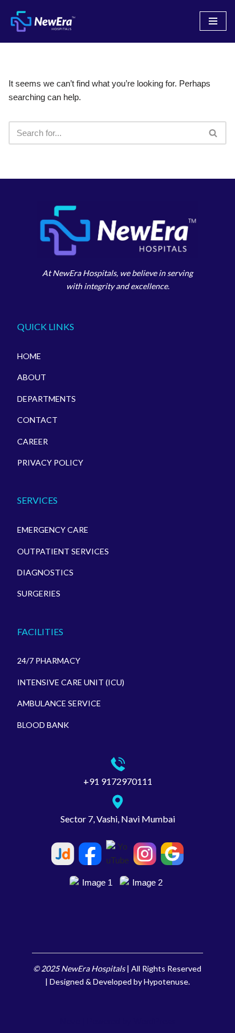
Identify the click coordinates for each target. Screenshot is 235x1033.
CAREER (32, 441)
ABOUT (31, 377)
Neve (70, 1021)
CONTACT (37, 420)
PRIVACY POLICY (50, 462)
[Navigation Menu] (213, 21)
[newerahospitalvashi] (43, 21)
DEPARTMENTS (46, 399)
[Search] (213, 133)
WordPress (154, 1021)
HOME (29, 356)
